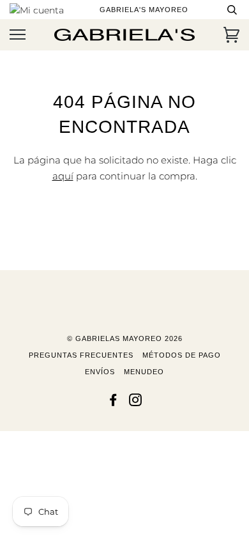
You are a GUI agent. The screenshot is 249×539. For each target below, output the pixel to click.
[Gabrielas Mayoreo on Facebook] (113, 402)
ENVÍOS (100, 372)
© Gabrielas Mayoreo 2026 (125, 338)
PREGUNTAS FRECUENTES (81, 355)
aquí (62, 176)
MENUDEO (144, 372)
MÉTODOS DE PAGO (181, 355)
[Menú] (18, 35)
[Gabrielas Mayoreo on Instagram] (135, 402)
